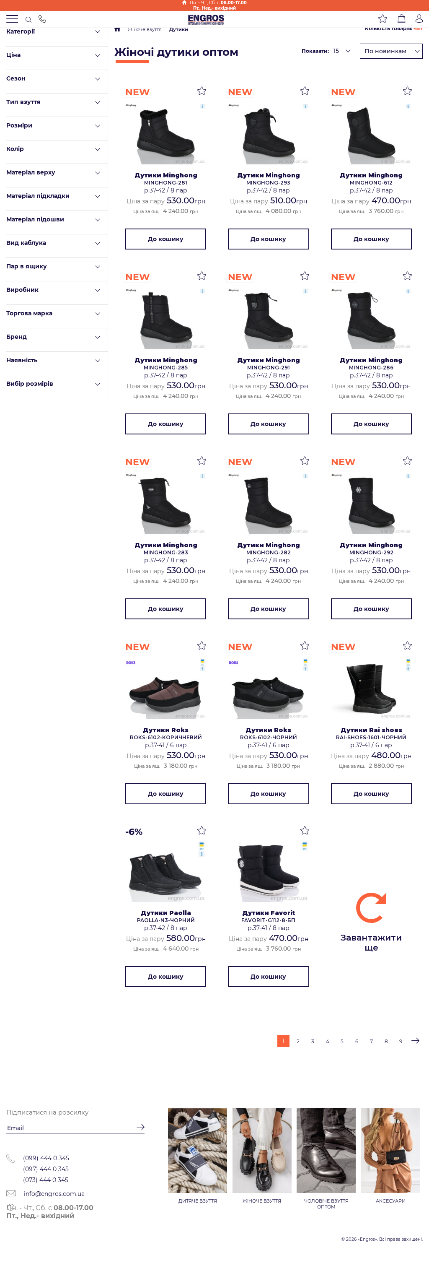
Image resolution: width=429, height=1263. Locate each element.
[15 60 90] (342, 51)
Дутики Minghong (165, 175)
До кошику (165, 239)
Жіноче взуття (145, 29)
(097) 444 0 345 (46, 1169)
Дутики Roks (166, 730)
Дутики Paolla (166, 913)
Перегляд (165, 135)
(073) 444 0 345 (45, 1180)
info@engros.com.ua (53, 1194)
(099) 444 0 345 (46, 1158)
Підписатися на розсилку (47, 1112)
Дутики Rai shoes (371, 730)
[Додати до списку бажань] (201, 92)
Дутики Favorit (268, 913)
